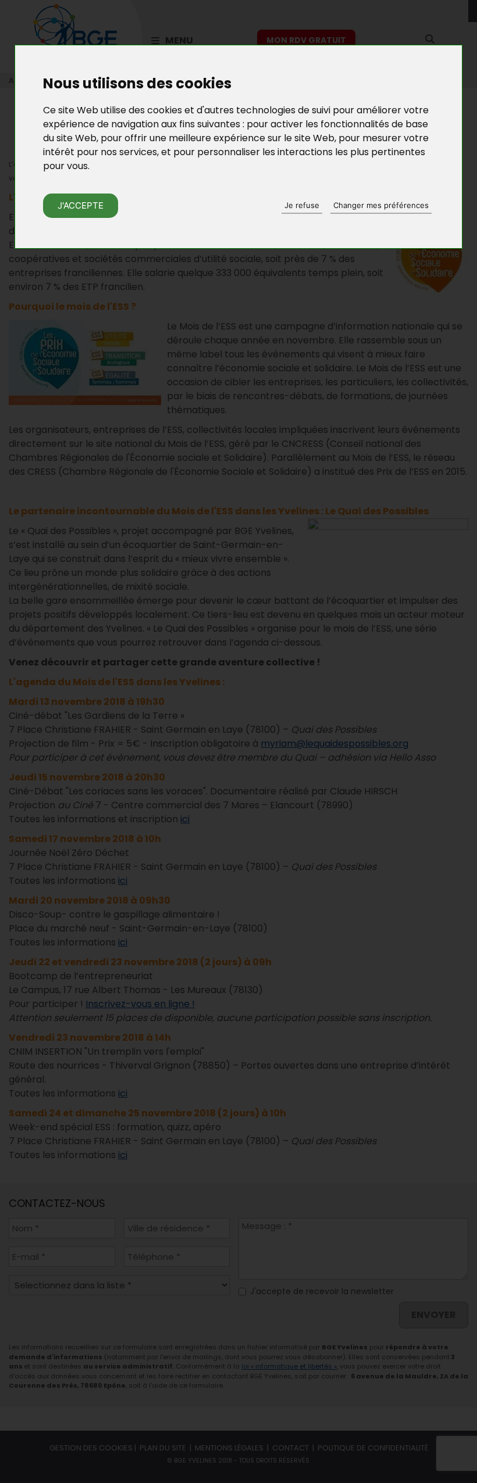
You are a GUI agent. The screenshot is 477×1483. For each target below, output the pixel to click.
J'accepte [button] (81, 205)
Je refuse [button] (301, 205)
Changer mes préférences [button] (381, 205)
